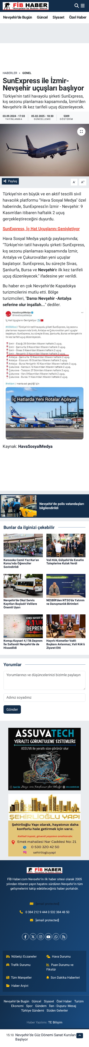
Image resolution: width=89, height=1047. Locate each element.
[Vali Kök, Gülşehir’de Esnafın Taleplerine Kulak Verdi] (66, 545)
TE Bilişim (55, 1022)
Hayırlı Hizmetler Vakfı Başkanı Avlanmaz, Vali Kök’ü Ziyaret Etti (65, 644)
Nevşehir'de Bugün (17, 17)
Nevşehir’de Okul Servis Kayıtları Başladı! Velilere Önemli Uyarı (20, 604)
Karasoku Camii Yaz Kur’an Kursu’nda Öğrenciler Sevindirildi (21, 563)
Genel (26, 73)
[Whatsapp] (56, 936)
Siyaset (58, 17)
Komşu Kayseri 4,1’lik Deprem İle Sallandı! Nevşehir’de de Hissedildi (23, 644)
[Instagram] (40, 936)
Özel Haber (78, 17)
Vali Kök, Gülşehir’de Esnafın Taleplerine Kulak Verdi (65, 561)
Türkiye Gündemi (32, 1010)
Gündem (41, 1006)
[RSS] (63, 936)
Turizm (79, 1001)
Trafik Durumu (20, 965)
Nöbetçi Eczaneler (24, 956)
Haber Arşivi (19, 986)
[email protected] (47, 904)
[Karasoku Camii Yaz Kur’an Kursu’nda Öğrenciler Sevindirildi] (23, 545)
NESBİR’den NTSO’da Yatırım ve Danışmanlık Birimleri (65, 602)
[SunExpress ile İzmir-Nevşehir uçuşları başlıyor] (44, 150)
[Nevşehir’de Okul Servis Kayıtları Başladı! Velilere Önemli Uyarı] (23, 586)
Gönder (12, 709)
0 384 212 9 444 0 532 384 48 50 (47, 912)
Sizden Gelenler (57, 1010)
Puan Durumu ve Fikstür (60, 967)
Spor (29, 1006)
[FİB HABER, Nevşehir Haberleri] (26, 6)
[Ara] (77, 6)
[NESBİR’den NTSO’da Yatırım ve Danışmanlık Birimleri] (66, 586)
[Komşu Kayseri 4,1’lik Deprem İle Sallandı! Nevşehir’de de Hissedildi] (23, 626)
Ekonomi (17, 1006)
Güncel (42, 17)
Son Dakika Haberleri (65, 977)
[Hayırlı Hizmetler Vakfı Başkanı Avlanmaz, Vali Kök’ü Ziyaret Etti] (66, 626)
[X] (33, 936)
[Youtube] (48, 936)
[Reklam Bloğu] (44, 759)
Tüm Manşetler (21, 977)
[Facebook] (25, 936)
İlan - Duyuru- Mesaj (62, 1006)
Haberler (10, 73)
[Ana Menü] (83, 6)
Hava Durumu (61, 956)
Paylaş (12, 181)
